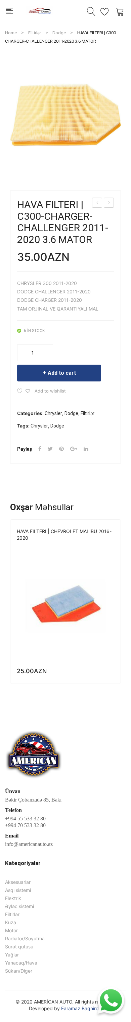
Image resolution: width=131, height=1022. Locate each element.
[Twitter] (50, 449)
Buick (23, 547)
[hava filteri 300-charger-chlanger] (65, 114)
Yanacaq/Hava (21, 963)
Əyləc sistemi (19, 906)
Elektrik (13, 898)
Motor (11, 930)
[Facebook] (39, 449)
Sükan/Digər (18, 971)
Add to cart (62, 373)
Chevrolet (44, 547)
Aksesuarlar (18, 882)
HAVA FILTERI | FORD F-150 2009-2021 (109, 203)
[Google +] (73, 449)
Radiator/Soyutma (25, 938)
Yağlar (12, 954)
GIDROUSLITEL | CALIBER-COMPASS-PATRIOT (97, 203)
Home (11, 32)
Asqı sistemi (18, 890)
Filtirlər (34, 32)
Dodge (59, 32)
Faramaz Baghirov (81, 1008)
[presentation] (10, 605)
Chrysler (53, 413)
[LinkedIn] (86, 449)
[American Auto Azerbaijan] (39, 10)
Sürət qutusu (19, 946)
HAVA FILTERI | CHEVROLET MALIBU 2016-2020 (64, 534)
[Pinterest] (61, 449)
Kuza (10, 922)
